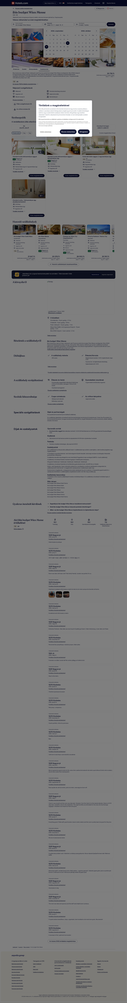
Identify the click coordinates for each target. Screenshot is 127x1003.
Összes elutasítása (68, 132)
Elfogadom (84, 132)
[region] (64, 118)
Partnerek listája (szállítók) (45, 125)
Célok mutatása (45, 132)
